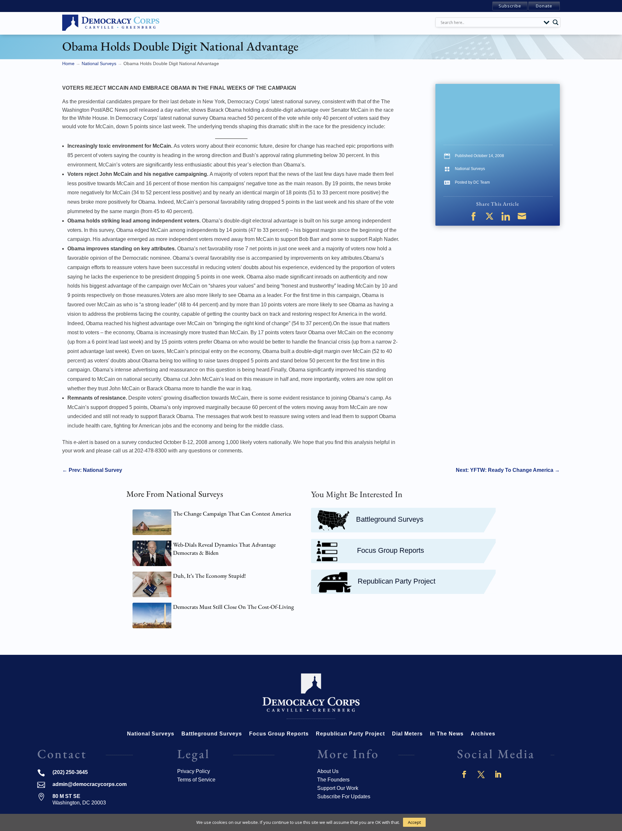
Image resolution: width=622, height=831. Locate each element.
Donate (544, 6)
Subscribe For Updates (343, 796)
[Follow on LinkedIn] (498, 774)
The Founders (333, 779)
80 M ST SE (66, 796)
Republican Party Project (396, 581)
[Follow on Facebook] (464, 774)
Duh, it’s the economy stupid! (209, 575)
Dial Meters (407, 734)
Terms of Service (196, 779)
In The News (447, 734)
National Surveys (470, 168)
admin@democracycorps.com (89, 784)
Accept (414, 822)
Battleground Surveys (389, 519)
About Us (328, 771)
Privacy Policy (193, 771)
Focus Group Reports (390, 550)
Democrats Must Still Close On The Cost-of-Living (233, 606)
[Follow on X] (481, 774)
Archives (483, 734)
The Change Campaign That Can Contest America (232, 513)
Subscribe (510, 6)
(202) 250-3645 (70, 772)
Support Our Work (337, 788)
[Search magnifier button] (555, 22)
